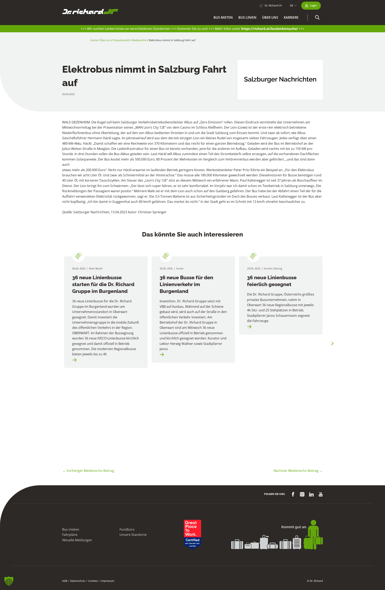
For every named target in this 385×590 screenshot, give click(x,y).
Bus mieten (223, 17)
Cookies (93, 581)
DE (291, 5)
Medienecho (139, 40)
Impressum (107, 581)
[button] (317, 17)
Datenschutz (77, 581)
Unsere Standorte (133, 534)
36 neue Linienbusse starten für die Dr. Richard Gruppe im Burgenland (103, 284)
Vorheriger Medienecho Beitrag (88, 470)
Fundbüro (127, 529)
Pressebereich (121, 40)
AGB (64, 581)
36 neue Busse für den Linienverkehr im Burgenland (186, 284)
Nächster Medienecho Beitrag (298, 470)
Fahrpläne (69, 534)
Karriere (291, 17)
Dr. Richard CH (273, 5)
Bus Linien (247, 17)
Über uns (270, 17)
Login (313, 5)
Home (94, 40)
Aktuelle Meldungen (77, 540)
